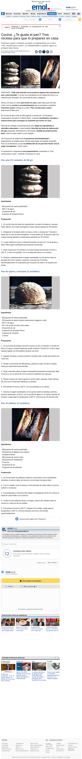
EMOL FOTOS (19, 749)
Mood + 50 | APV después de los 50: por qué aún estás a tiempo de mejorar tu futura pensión (23, 675)
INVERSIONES (60, 745)
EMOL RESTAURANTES (22, 750)
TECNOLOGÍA (6, 750)
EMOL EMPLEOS (35, 747)
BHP (33, 661)
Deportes (25, 13)
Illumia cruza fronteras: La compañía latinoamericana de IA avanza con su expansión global (54, 675)
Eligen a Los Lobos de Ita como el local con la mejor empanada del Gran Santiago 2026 (22, 630)
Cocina (74, 16)
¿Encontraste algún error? (32, 519)
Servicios (67, 13)
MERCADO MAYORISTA (71, 749)
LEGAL (47, 752)
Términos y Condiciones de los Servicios (45, 757)
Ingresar (68, 9)
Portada (8, 16)
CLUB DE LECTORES (49, 744)
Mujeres (68, 16)
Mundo (33, 13)
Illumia (49, 661)
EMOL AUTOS (34, 743)
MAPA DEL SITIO (34, 750)
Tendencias (52, 13)
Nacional (9, 13)
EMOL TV (18, 747)
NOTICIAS (4, 743)
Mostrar (41, 3)
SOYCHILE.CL (60, 750)
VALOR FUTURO (72, 747)
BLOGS (48, 750)
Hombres (62, 16)
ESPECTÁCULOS (6, 749)
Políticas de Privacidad (28, 757)
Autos (60, 13)
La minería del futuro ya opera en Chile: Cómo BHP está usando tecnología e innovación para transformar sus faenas (39, 676)
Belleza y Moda (35, 16)
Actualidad (15, 16)
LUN (57, 747)
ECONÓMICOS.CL (73, 743)
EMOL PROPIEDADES (36, 745)
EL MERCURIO (50, 748)
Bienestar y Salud (25, 16)
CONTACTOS (34, 749)
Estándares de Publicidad (63, 757)
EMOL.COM (49, 746)
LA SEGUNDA (60, 749)
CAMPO (58, 743)
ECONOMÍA (5, 745)
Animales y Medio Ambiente (50, 16)
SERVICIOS (19, 745)
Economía (17, 13)
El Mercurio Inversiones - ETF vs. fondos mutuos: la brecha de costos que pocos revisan (8, 677)
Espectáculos (41, 13)
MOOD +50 (19, 661)
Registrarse (75, 9)
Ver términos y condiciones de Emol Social (30, 609)
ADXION (70, 745)
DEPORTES (5, 747)
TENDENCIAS (19, 743)
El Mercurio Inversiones (5, 662)
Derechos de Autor (16, 757)
